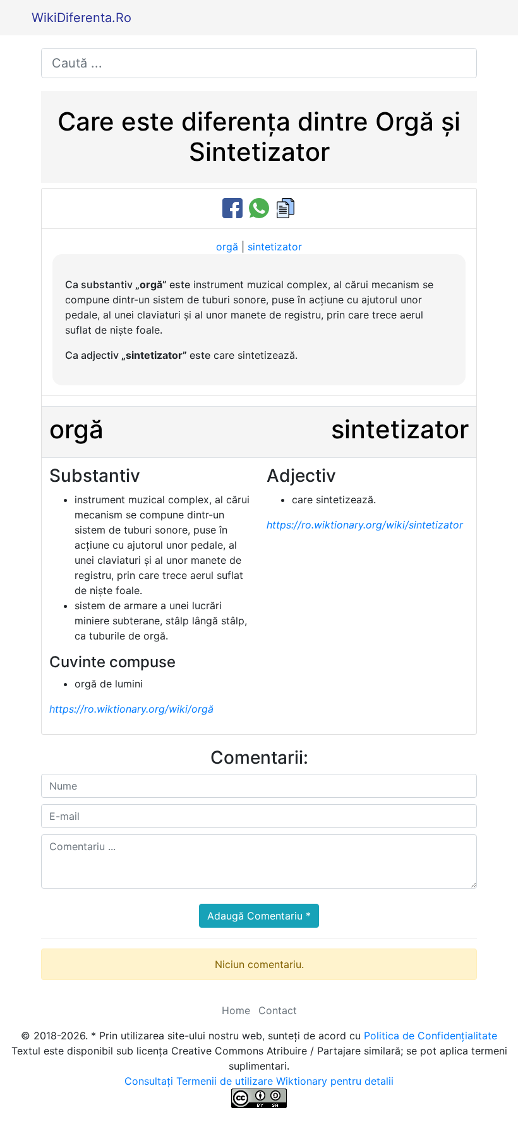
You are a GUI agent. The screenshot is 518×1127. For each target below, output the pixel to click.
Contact (277, 1010)
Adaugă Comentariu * (259, 915)
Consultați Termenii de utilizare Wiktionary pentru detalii (259, 1081)
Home (236, 1010)
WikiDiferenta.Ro (81, 17)
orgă (227, 246)
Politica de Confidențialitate (430, 1035)
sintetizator (275, 246)
